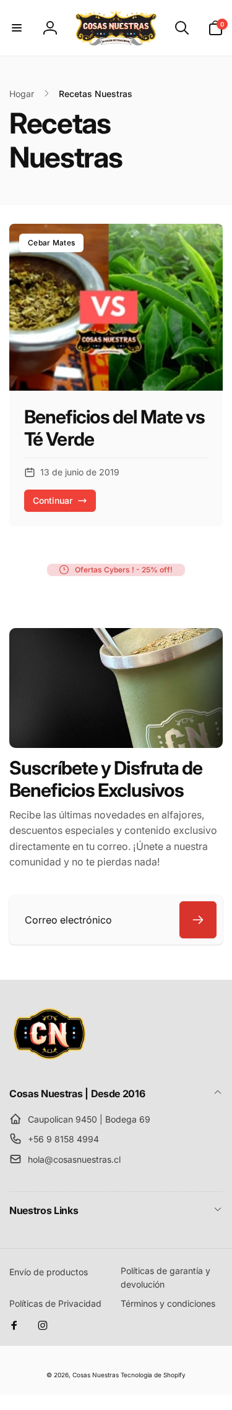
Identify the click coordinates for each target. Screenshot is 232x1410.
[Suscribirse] (198, 919)
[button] (16, 27)
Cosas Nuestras (95, 1374)
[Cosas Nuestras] (49, 1060)
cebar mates (51, 242)
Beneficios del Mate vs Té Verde (114, 428)
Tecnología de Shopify (153, 1374)
